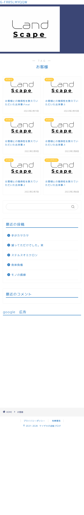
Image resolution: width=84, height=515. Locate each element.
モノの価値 (18, 275)
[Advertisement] (72, 19)
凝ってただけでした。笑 (27, 245)
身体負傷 (17, 265)
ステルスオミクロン (24, 255)
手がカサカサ (20, 235)
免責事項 (56, 420)
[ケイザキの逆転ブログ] (30, 50)
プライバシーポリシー (34, 420)
